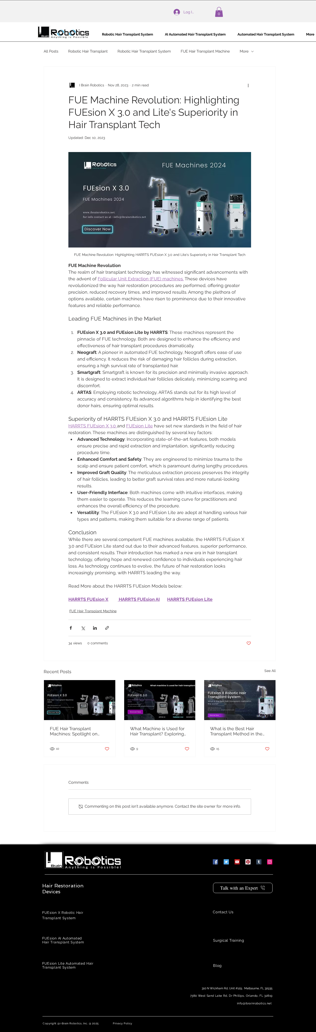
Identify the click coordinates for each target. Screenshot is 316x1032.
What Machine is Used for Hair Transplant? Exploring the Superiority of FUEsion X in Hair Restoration (159, 731)
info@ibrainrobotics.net (254, 1003)
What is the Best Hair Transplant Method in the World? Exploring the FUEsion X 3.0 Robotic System (236, 731)
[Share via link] (107, 628)
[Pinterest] (248, 861)
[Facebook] (215, 861)
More (244, 51)
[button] (219, 12)
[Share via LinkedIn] (95, 628)
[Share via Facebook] (70, 628)
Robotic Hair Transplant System (144, 51)
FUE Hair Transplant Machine (205, 51)
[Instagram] (269, 861)
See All (270, 671)
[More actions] (248, 85)
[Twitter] (226, 861)
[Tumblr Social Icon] (258, 861)
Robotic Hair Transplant (88, 51)
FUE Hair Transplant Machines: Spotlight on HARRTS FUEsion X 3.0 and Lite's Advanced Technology (79, 731)
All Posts (51, 51)
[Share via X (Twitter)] (82, 628)
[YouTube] (237, 861)
